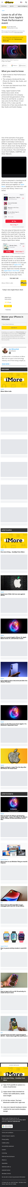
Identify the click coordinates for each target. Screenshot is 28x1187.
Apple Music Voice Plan (11, 271)
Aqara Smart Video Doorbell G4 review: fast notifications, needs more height (13, 1093)
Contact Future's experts (8, 1136)
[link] (8, 299)
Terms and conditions (7, 1132)
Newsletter (23, 65)
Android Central (6, 1170)
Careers (4, 1149)
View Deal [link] (8, 306)
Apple (3, 10)
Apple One (17, 264)
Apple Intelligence (22, 6)
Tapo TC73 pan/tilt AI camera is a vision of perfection (14, 1086)
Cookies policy (5, 1143)
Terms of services (20, 332)
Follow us (15, 65)
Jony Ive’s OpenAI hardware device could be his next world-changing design (15, 1109)
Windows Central (6, 1173)
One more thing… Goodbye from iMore (14, 1079)
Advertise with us (6, 1166)
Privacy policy (5, 1139)
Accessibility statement (8, 1146)
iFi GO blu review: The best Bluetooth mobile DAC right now (14, 1101)
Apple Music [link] (8, 309)
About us (4, 1160)
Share (5, 65)
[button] (26, 2)
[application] (14, 166)
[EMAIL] (10, 353)
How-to (4, 27)
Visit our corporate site (14, 1121)
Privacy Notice (22, 333)
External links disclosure (8, 1156)
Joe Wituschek (12, 26)
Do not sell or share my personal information (13, 1177)
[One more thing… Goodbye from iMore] (14, 1075)
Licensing (4, 1153)
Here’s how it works (18, 32)
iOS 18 (11, 6)
